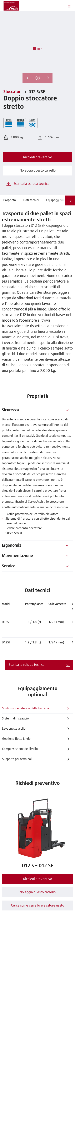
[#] (67, 410)
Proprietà (9, 200)
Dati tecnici (31, 200)
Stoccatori (12, 92)
